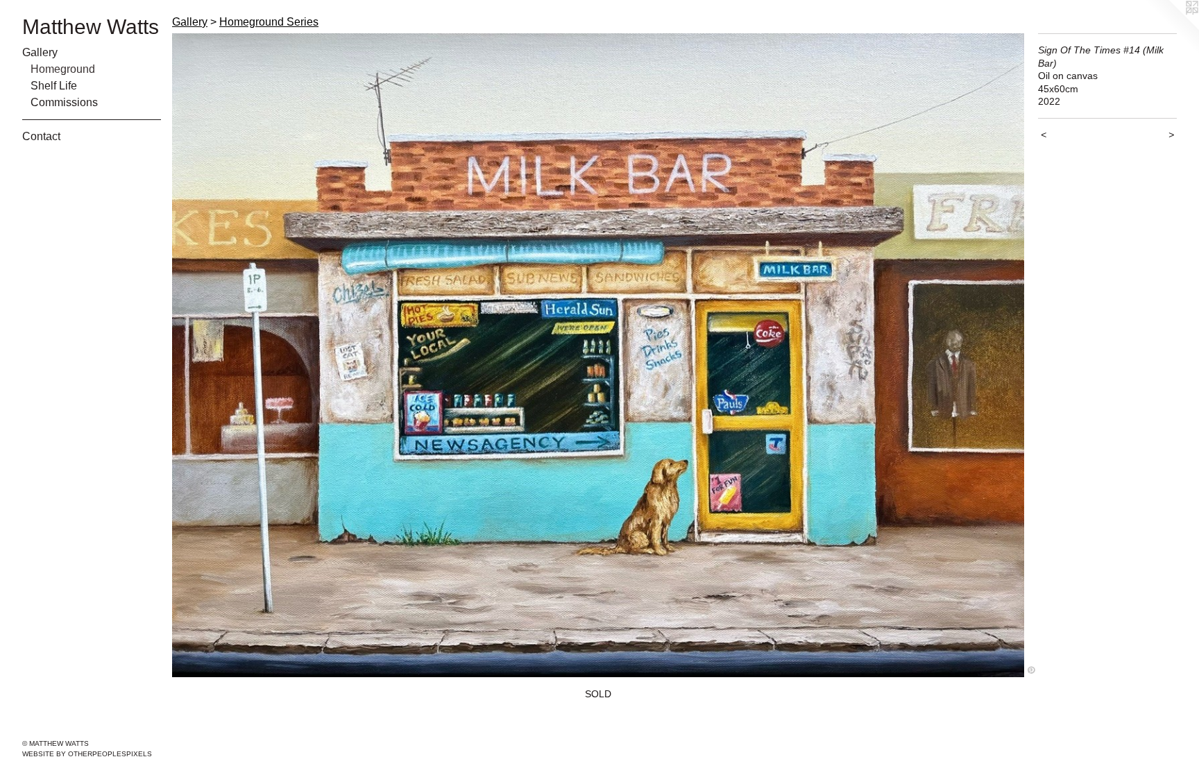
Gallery (40, 52)
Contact (41, 136)
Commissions (64, 102)
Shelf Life (54, 86)
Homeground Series (268, 22)
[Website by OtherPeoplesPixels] (1171, 28)
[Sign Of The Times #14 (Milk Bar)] (598, 355)
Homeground (63, 69)
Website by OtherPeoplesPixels (87, 754)
